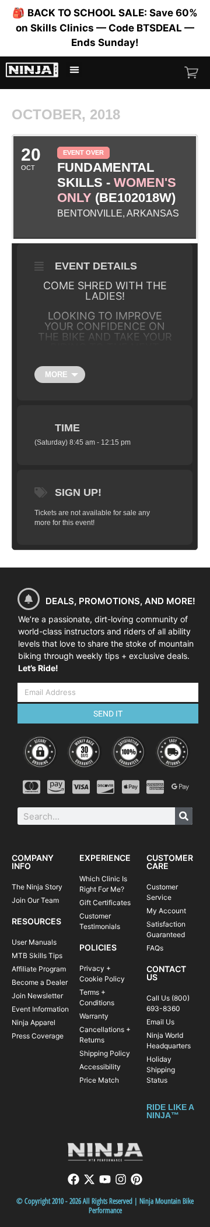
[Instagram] (121, 1179)
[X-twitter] (89, 1179)
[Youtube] (105, 1179)
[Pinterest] (136, 1179)
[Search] (183, 816)
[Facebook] (73, 1179)
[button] (74, 69)
